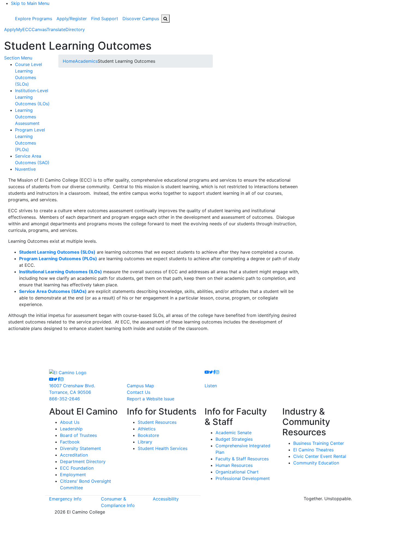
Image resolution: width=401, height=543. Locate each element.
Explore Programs (33, 18)
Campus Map (140, 385)
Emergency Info (65, 499)
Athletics (146, 428)
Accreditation (74, 455)
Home (69, 61)
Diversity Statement (80, 448)
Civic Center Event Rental (319, 456)
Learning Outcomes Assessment (27, 116)
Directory (75, 29)
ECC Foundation (77, 468)
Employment (73, 474)
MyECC (24, 29)
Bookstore (148, 435)
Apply (10, 29)
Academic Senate (234, 432)
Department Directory (83, 461)
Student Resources (157, 422)
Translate (56, 29)
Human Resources (234, 465)
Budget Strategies (234, 439)
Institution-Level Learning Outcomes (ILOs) (32, 97)
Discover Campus (140, 18)
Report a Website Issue (150, 398)
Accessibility (166, 499)
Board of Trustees (78, 435)
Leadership (71, 428)
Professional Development (243, 478)
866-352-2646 (64, 398)
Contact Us (138, 392)
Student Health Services (162, 448)
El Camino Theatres (313, 449)
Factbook (70, 442)
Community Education (316, 463)
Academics (86, 61)
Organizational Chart (237, 472)
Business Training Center (318, 443)
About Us (69, 422)
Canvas (39, 29)
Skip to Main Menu (30, 3)
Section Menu (18, 58)
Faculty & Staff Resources (242, 458)
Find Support (104, 18)
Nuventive (25, 169)
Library (145, 442)
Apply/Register (71, 18)
